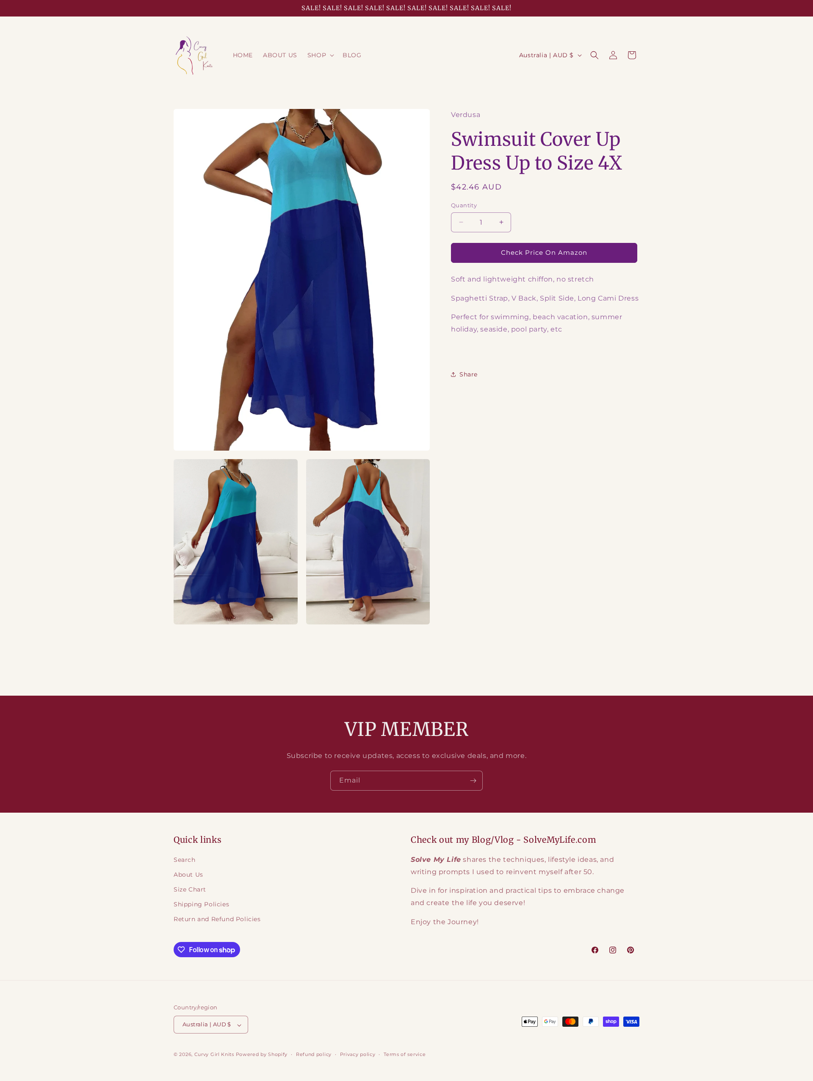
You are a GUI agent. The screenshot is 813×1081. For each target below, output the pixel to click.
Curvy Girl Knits (214, 1055)
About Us (188, 874)
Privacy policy (358, 1054)
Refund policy (314, 1054)
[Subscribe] (473, 781)
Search (185, 860)
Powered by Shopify (262, 1055)
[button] (319, 55)
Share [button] (468, 374)
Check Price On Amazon (544, 252)
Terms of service (405, 1054)
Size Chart (190, 890)
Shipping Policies (201, 904)
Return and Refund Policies (217, 919)
